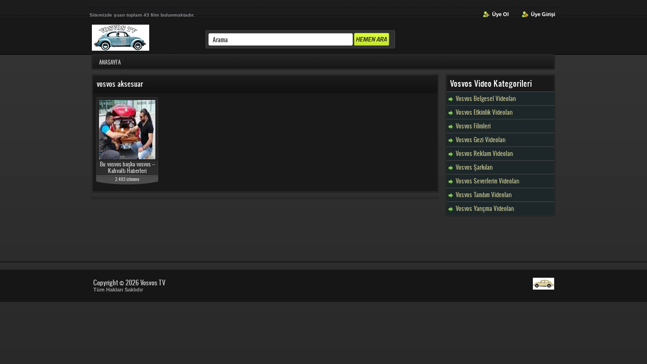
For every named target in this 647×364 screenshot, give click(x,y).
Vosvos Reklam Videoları (484, 153)
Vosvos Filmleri (473, 126)
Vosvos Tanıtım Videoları (484, 195)
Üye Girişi (543, 14)
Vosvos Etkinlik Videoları (484, 112)
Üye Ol (500, 14)
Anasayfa (110, 62)
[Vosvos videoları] (543, 286)
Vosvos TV (152, 282)
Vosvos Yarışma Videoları (485, 208)
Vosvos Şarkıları (474, 167)
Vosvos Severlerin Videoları (487, 181)
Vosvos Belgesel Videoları (486, 98)
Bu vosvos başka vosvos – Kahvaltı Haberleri (127, 167)
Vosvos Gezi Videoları (480, 140)
